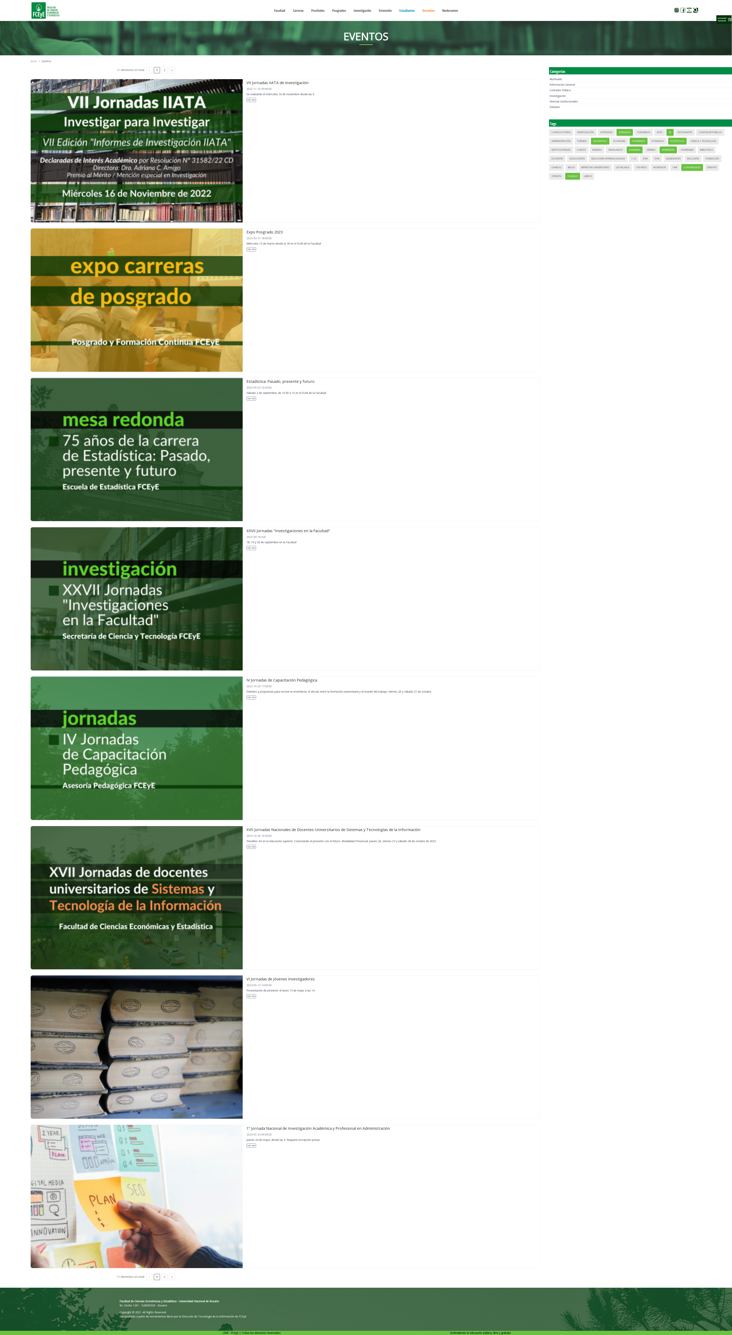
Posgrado (658, 141)
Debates (555, 107)
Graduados (615, 149)
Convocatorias (561, 132)
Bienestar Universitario (595, 167)
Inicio (33, 61)
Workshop (659, 167)
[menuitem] (279, 10)
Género (651, 149)
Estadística (600, 141)
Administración (561, 141)
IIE (670, 132)
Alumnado (556, 79)
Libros (588, 176)
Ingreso (597, 149)
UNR (675, 167)
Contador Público (560, 90)
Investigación (558, 96)
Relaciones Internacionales (608, 158)
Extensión (606, 132)
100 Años (641, 167)
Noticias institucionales (564, 101)
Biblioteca (706, 149)
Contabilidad (692, 167)
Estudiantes (685, 132)
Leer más (251, 99)
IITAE (657, 158)
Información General (562, 84)
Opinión (556, 176)
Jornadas (624, 132)
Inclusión (693, 158)
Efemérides (668, 149)
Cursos (581, 149)
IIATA (659, 132)
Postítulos (677, 141)
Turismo (582, 141)
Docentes (557, 158)
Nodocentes (577, 158)
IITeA (645, 158)
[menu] (366, 10)
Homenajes (687, 149)
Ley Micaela (622, 167)
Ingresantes (673, 158)
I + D (634, 158)
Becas (571, 167)
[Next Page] (172, 70)
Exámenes (634, 149)
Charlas (556, 167)
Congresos (643, 132)
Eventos (46, 61)
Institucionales (561, 149)
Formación (712, 158)
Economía (619, 141)
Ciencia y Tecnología (703, 141)
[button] (724, 19)
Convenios (638, 141)
